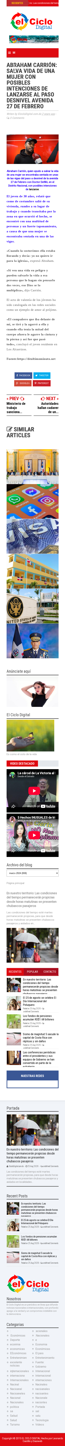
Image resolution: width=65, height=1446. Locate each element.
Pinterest (43, 383)
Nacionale (41, 1398)
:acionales (41, 1331)
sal (37, 1411)
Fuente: (39, 1362)
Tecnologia (42, 1420)
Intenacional (42, 1371)
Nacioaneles (17, 1393)
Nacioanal (16, 1389)
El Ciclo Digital (31, 1438)
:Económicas (17, 1335)
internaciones (43, 1380)
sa (11, 1411)
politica (14, 1407)
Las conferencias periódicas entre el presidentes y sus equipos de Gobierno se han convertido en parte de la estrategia (39, 1059)
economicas (17, 1349)
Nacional (15, 1398)
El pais (39, 1353)
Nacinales (41, 1384)
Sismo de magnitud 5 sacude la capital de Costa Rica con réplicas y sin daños (41, 1037)
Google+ (24, 383)
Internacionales (19, 1380)
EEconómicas (18, 1353)
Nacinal (14, 1384)
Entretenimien (18, 1357)
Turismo (15, 1424)
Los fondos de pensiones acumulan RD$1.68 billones (38, 1017)
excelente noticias (16, 1364)
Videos (39, 1424)
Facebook (24, 375)
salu (37, 1415)
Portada (40, 1407)
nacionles (41, 1402)
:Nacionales (42, 1335)
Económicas (42, 1349)
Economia (41, 1344)
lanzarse (34, 189)
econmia (15, 1344)
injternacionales (19, 1371)
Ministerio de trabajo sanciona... (16, 407)
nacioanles (41, 1393)
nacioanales (42, 1389)
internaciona (17, 1375)
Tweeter (43, 375)
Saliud (14, 1415)
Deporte (15, 1340)
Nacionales (17, 1402)
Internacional (43, 1375)
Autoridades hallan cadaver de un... (48, 407)
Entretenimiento (44, 1357)
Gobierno (40, 1366)
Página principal (15, 883)
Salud (13, 1420)
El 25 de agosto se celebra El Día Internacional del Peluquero (39, 1001)
